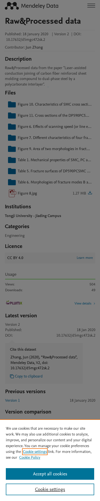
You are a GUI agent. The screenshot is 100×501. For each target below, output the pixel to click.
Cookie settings (35, 451)
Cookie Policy (29, 457)
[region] (50, 460)
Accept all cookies (50, 474)
